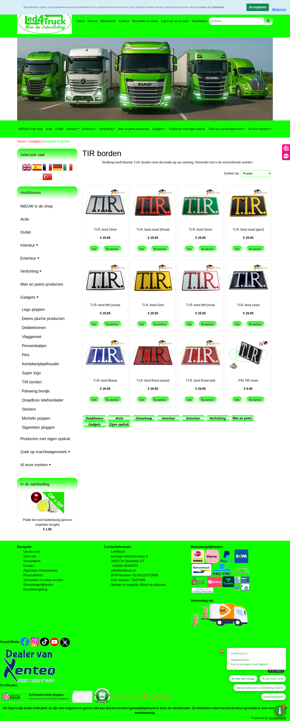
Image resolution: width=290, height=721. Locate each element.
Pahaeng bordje (36, 391)
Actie (49, 128)
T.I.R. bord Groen (200, 229)
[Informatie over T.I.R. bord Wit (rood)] (200, 279)
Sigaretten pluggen (38, 427)
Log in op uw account (174, 21)
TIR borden (32, 382)
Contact (124, 21)
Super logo (31, 373)
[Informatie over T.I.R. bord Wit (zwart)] (105, 279)
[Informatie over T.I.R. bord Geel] (153, 279)
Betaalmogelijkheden (38, 584)
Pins (25, 355)
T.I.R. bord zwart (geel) (248, 229)
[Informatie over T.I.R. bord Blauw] (105, 355)
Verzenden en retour (145, 21)
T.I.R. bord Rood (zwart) (153, 380)
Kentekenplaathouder (40, 364)
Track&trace (199, 21)
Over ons (29, 556)
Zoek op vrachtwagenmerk (225, 128)
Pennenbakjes (34, 346)
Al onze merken (258, 128)
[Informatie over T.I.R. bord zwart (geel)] (248, 204)
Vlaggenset (31, 336)
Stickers (29, 409)
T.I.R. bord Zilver (105, 229)
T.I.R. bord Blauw (105, 380)
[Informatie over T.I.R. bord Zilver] (105, 204)
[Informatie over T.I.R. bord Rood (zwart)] (153, 355)
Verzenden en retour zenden (43, 580)
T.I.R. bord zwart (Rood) (153, 229)
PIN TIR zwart (248, 380)
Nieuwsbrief (108, 21)
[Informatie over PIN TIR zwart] (248, 355)
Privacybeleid (33, 575)
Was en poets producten (133, 128)
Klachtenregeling (35, 589)
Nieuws (92, 21)
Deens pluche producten (43, 318)
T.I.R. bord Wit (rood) (200, 305)
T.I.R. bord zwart (248, 305)
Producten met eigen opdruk (187, 128)
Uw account (31, 551)
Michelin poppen (36, 418)
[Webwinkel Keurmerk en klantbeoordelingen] (46, 696)
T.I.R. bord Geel (153, 305)
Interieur (71, 128)
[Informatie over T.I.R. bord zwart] (248, 279)
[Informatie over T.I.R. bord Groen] (200, 204)
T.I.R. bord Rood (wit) (200, 380)
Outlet (59, 128)
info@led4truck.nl (123, 570)
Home (80, 21)
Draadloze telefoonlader (43, 400)
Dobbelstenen (34, 327)
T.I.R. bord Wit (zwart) (105, 305)
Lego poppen (33, 309)
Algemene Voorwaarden (40, 570)
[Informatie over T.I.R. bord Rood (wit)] (200, 355)
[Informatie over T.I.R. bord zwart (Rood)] (153, 204)
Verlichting (106, 128)
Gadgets (157, 128)
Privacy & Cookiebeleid (211, 7)
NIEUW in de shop (31, 128)
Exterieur (88, 128)
